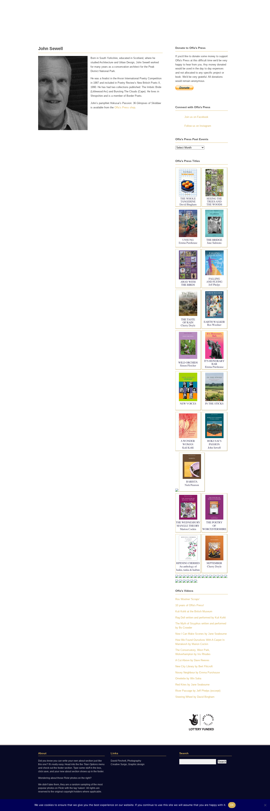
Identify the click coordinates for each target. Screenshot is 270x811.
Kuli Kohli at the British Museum (193, 611)
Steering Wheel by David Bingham (194, 696)
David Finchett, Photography (126, 760)
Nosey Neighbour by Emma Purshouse (197, 672)
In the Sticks (79, 34)
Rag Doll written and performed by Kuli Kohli (200, 617)
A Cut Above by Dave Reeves (192, 660)
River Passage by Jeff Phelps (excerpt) (197, 690)
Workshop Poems (167, 34)
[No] (265, 805)
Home (42, 34)
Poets (52, 34)
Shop (122, 34)
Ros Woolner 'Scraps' (187, 599)
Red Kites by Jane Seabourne (192, 684)
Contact (43, 38)
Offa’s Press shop (124, 107)
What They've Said (141, 34)
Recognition (189, 34)
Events (64, 34)
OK (232, 804)
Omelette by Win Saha (188, 678)
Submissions (208, 34)
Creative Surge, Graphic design (127, 764)
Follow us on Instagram (197, 125)
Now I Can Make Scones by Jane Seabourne (201, 633)
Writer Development (103, 34)
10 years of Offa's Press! (189, 605)
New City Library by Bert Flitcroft (194, 666)
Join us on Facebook (196, 116)
